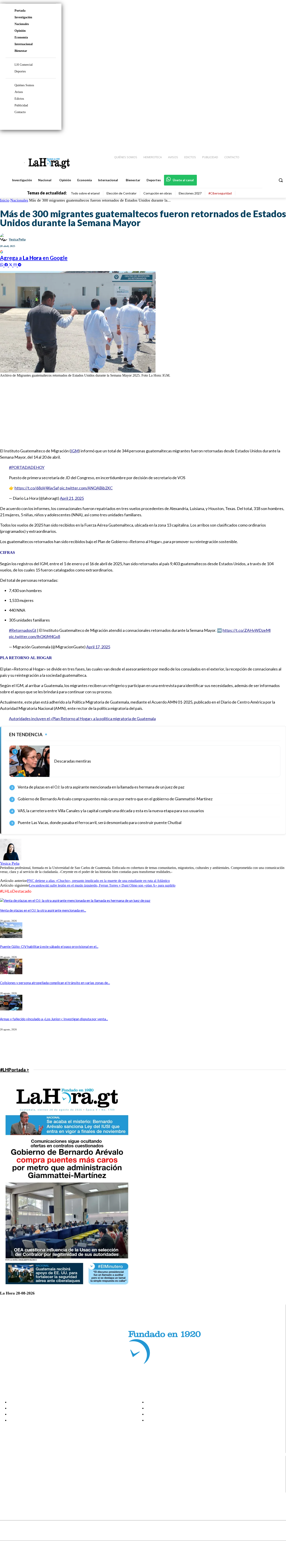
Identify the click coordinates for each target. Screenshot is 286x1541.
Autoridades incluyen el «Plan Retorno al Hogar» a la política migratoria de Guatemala (82, 718)
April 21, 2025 (72, 498)
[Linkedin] (261, 138)
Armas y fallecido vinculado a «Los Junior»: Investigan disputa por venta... (54, 1019)
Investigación (23, 17)
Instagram (21, 1473)
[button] (280, 180)
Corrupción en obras (157, 193)
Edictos (19, 98)
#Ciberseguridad (220, 193)
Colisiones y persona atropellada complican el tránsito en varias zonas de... (55, 983)
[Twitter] (269, 138)
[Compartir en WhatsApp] (2, 264)
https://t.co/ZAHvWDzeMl (247, 630)
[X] (7, 1484)
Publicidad (21, 105)
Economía (21, 37)
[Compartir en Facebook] (6, 264)
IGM (75, 450)
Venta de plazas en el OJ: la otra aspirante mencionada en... (43, 910)
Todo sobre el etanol (85, 193)
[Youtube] (277, 138)
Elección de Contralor (122, 193)
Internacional (24, 44)
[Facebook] (245, 138)
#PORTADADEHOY (26, 467)
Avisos (19, 92)
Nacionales (22, 24)
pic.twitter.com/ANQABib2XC (86, 487)
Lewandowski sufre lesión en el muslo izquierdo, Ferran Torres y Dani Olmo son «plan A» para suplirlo (102, 885)
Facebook (21, 1467)
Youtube (20, 1490)
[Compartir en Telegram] (19, 264)
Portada (20, 10)
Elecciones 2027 (190, 193)
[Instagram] (253, 138)
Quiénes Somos (24, 85)
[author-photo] (10, 859)
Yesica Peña (17, 239)
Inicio (4, 200)
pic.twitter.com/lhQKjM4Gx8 (34, 636)
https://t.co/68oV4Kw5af (37, 487)
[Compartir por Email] (15, 264)
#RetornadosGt (22, 630)
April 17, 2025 (98, 646)
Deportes (20, 71)
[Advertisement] (134, 412)
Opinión (20, 30)
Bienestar (21, 51)
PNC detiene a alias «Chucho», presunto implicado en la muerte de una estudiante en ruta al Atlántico (98, 881)
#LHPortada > (14, 1069)
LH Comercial (24, 64)
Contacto (20, 112)
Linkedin (20, 1478)
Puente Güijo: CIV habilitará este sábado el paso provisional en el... (49, 946)
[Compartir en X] (11, 264)
